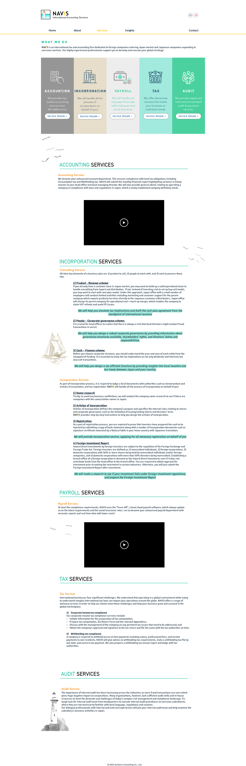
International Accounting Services (70, 17)
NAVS (61, 13)
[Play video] (124, 222)
